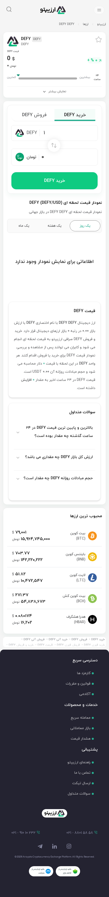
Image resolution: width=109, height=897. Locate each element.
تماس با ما (82, 772)
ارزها (85, 24)
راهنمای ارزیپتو (78, 762)
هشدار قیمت (80, 738)
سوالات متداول (79, 793)
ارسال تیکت (81, 783)
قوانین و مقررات (78, 683)
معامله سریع (80, 717)
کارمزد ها (83, 673)
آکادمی (84, 694)
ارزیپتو (101, 24)
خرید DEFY (54, 181)
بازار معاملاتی (80, 728)
